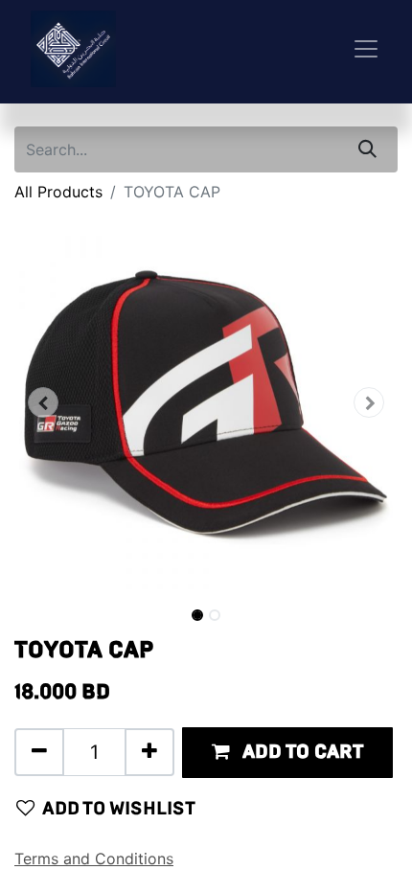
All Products (58, 191)
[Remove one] (39, 752)
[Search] (367, 149)
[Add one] (149, 752)
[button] (43, 402)
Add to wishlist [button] (118, 808)
